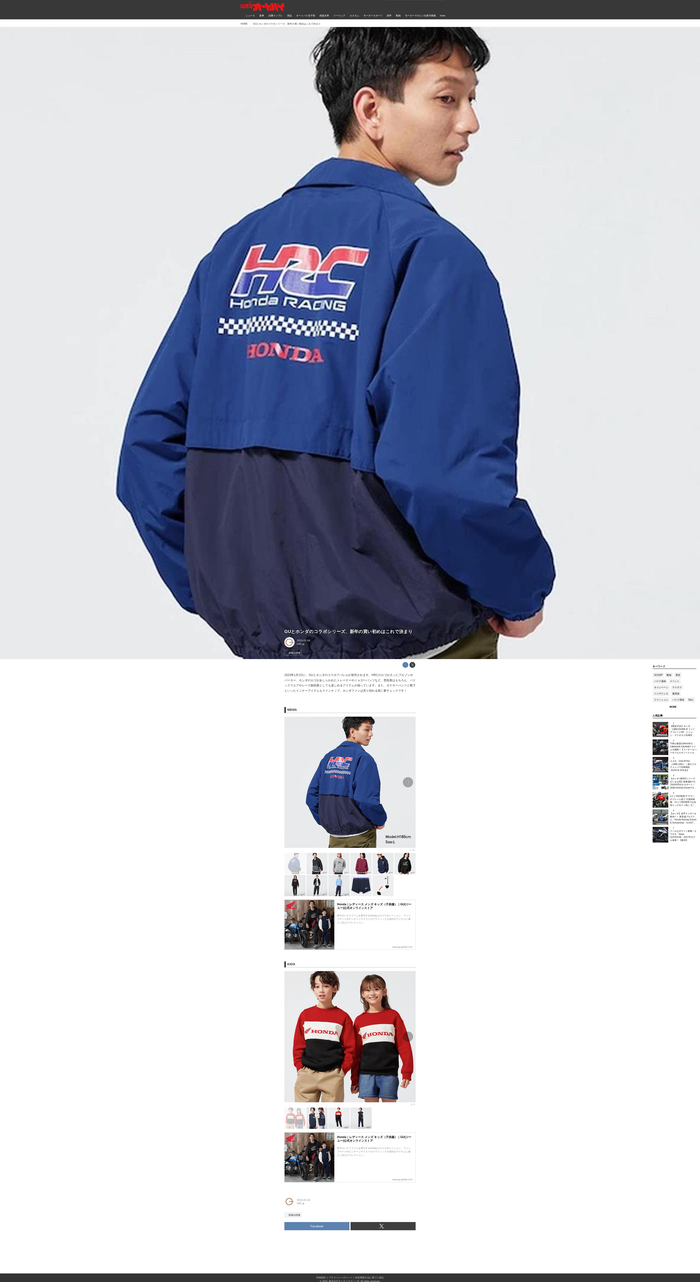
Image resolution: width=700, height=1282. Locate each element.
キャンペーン (661, 687)
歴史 (678, 675)
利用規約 (321, 1277)
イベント (674, 681)
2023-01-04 (303, 640)
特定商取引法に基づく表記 (369, 1277)
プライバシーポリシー (340, 1277)
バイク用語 (678, 699)
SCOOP (658, 675)
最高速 (675, 693)
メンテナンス (661, 693)
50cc (690, 699)
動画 (669, 675)
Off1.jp (300, 643)
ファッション (661, 699)
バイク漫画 (660, 681)
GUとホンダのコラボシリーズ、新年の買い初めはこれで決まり (348, 631)
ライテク (677, 687)
